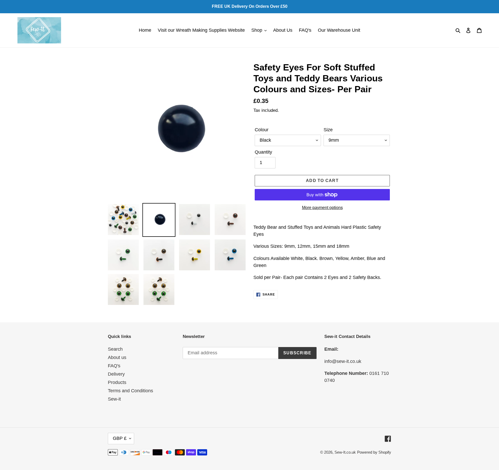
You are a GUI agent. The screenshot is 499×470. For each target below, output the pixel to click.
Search (115, 349)
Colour (261, 129)
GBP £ (120, 438)
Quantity (263, 152)
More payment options (322, 207)
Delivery (116, 374)
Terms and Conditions (130, 390)
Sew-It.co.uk (345, 452)
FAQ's (114, 365)
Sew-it (114, 399)
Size (328, 129)
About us (117, 357)
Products (117, 382)
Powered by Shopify (374, 452)
